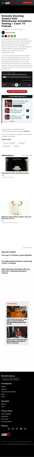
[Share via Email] (12, 36)
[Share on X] (6, 36)
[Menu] (3, 2)
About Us (3, 404)
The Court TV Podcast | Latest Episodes (17, 255)
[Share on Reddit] (9, 36)
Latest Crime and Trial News (8, 391)
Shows (2, 394)
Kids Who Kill (6, 146)
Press (2, 406)
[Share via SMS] (15, 36)
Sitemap (3, 386)
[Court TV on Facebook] (9, 429)
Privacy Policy (4, 416)
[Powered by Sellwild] (30, 247)
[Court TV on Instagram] (13, 429)
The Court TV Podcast (9, 143)
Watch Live (27, 2)
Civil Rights (21, 143)
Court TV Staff (10, 32)
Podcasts (16, 146)
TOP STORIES (12, 304)
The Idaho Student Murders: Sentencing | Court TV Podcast (17, 262)
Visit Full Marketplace (27, 155)
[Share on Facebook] (3, 36)
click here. (26, 131)
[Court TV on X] (17, 429)
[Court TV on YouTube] (21, 429)
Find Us (3, 397)
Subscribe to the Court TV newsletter (11, 379)
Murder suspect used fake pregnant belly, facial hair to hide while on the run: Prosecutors (17, 341)
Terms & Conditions (6, 414)
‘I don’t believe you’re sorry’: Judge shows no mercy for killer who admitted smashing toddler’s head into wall (17, 321)
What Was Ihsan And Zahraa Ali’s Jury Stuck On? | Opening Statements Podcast (16, 271)
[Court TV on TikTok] (25, 429)
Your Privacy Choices (6, 421)
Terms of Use (4, 419)
